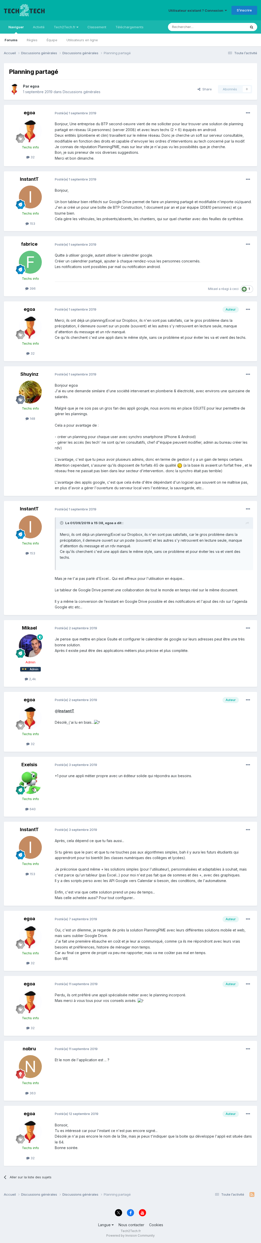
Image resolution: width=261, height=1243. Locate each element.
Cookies (156, 1225)
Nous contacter (131, 1225)
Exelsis (29, 764)
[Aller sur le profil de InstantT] (30, 197)
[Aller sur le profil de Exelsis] (30, 782)
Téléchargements (129, 27)
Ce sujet (233, 27)
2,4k (32, 679)
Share (206, 89)
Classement (96, 27)
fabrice (29, 244)
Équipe (52, 40)
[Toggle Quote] (62, 523)
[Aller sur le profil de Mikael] (30, 645)
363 (32, 1093)
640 (32, 809)
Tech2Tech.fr (65, 27)
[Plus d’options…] (248, 113)
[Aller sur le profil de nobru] (30, 1066)
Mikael (213, 289)
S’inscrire (244, 10)
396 (32, 288)
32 (32, 157)
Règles (32, 40)
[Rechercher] (251, 27)
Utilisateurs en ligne (82, 40)
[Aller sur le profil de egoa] (14, 89)
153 (32, 223)
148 (32, 418)
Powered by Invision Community (130, 1235)
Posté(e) (75, 113)
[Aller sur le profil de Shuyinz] (30, 392)
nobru (29, 1048)
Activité (39, 27)
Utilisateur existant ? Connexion (196, 10)
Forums (11, 40)
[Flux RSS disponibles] (252, 1194)
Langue (105, 1225)
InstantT (29, 179)
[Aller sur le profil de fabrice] (30, 262)
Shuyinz (29, 374)
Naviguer (16, 27)
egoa (34, 86)
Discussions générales (81, 92)
